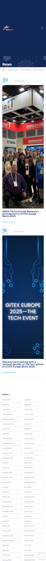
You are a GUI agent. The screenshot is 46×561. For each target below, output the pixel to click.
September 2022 (30, 482)
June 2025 (5, 429)
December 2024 (7, 443)
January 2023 (28, 472)
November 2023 (7, 458)
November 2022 (29, 477)
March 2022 (6, 497)
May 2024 (27, 448)
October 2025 (28, 419)
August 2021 (28, 511)
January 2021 (6, 531)
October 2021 (28, 506)
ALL (3, 70)
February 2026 (7, 414)
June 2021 (27, 516)
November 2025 (7, 419)
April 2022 (27, 492)
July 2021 (5, 516)
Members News (13, 70)
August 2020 (28, 540)
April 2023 (5, 467)
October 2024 (7, 448)
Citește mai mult (8, 222)
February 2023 (7, 472)
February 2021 (29, 526)
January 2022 (7, 501)
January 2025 (28, 438)
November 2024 (29, 443)
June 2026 (5, 404)
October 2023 (28, 458)
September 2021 (7, 511)
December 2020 (29, 531)
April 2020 (27, 550)
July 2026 (27, 399)
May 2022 (5, 492)
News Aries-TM (26, 70)
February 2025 (7, 438)
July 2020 (5, 545)
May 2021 (5, 521)
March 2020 (6, 555)
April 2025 (5, 434)
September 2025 (8, 424)
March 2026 (28, 409)
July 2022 (5, 487)
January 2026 (29, 414)
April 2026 (5, 409)
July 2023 (5, 463)
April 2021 (27, 521)
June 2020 (27, 545)
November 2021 (7, 506)
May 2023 (27, 463)
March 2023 (28, 467)
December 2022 (7, 477)
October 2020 (29, 535)
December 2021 (29, 501)
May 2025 (27, 429)
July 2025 (27, 424)
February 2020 (29, 555)
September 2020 (8, 540)
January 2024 (29, 453)
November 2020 (7, 535)
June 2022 (27, 487)
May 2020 (5, 550)
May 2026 (27, 404)
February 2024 (7, 453)
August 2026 (6, 399)
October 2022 (7, 482)
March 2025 (28, 434)
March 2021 (6, 526)
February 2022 (29, 497)
